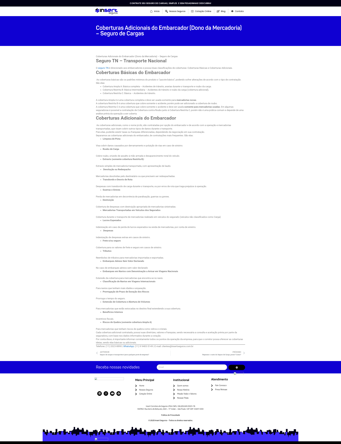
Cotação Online (203, 11)
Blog (223, 11)
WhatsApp (128, 346)
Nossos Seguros (177, 11)
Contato (239, 11)
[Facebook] (118, 393)
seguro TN (103, 68)
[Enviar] (236, 367)
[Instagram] (106, 393)
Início (157, 11)
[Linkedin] (99, 393)
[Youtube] (112, 393)
